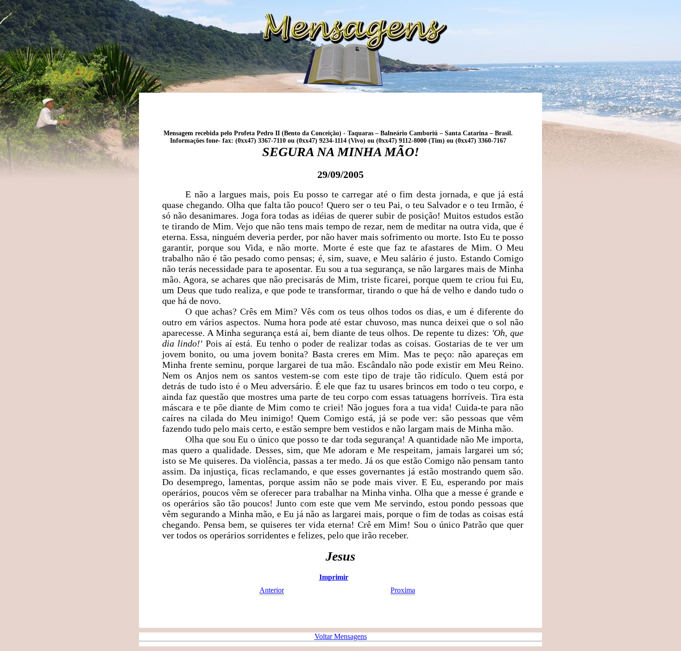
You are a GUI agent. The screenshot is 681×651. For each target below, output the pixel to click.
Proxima (403, 590)
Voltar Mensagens (341, 636)
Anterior (271, 590)
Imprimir (333, 577)
